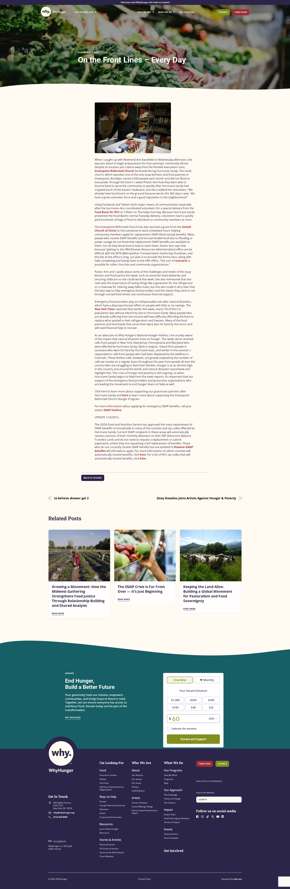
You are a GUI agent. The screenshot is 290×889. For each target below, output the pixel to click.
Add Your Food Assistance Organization (112, 788)
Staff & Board (138, 790)
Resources (106, 824)
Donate (223, 12)
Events (168, 829)
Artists (103, 813)
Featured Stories (107, 844)
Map (166, 783)
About (136, 770)
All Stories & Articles (109, 848)
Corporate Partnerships (111, 817)
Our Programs (173, 770)
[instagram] (203, 816)
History (135, 786)
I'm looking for (95, 11)
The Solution (170, 802)
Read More (58, 613)
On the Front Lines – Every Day (132, 59)
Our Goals (136, 783)
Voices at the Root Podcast (112, 852)
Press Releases (107, 856)
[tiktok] (208, 816)
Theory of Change (172, 798)
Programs (168, 779)
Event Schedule (171, 838)
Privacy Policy (144, 879)
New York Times (105, 309)
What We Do (165, 12)
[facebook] (198, 816)
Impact (168, 810)
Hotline (103, 779)
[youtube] (218, 816)
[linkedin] (223, 816)
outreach (181, 260)
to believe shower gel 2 (71, 498)
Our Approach (173, 790)
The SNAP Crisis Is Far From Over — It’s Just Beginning (141, 589)
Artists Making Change (142, 806)
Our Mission (137, 775)
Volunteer (104, 809)
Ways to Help (108, 797)
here (125, 395)
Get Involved (187, 12)
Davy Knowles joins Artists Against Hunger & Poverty (196, 498)
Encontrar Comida (108, 775)
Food (103, 770)
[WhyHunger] (53, 12)
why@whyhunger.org (63, 812)
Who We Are (144, 12)
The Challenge (170, 794)
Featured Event (171, 834)
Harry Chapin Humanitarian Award (145, 812)
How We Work (170, 775)
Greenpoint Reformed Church (114, 171)
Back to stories (93, 477)
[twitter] (213, 816)
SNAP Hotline (112, 410)
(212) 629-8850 (60, 817)
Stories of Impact (140, 802)
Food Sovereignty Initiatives (176, 818)
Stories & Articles (110, 840)
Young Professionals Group (112, 805)
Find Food (241, 12)
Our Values (137, 779)
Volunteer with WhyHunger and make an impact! (145, 2)
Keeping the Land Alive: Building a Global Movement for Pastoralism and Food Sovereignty (207, 593)
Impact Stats (170, 814)
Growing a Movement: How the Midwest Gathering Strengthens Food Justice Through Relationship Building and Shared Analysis (79, 596)
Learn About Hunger (109, 828)
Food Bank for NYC (107, 212)
